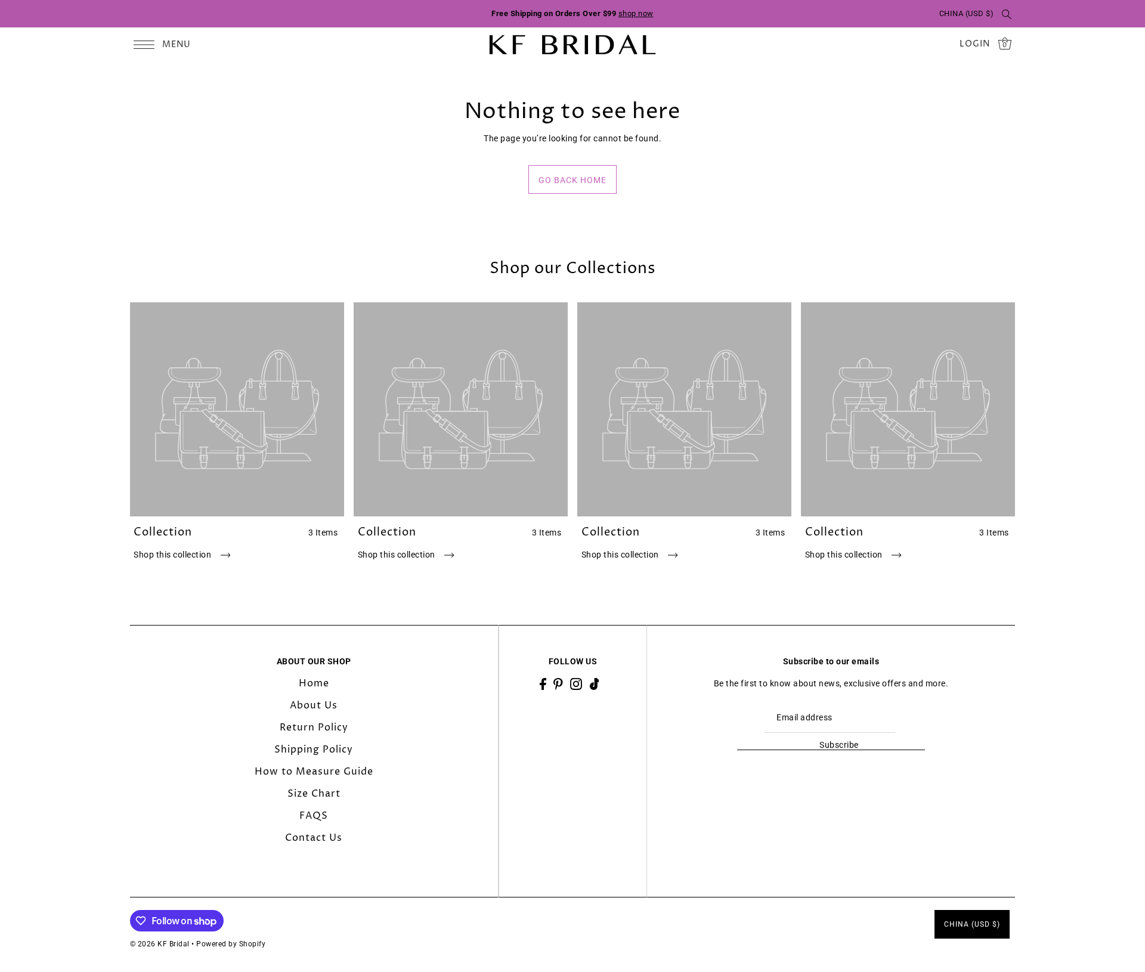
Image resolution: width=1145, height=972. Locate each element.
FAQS (313, 815)
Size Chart (314, 793)
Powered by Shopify (230, 944)
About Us (314, 705)
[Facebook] (543, 683)
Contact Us (313, 837)
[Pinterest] (558, 683)
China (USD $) (966, 13)
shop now (636, 13)
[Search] (1007, 13)
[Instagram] (576, 683)
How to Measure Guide (314, 771)
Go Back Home (572, 180)
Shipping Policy (313, 749)
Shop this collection (173, 554)
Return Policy (314, 727)
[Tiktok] (594, 683)
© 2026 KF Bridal (160, 944)
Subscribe (838, 745)
